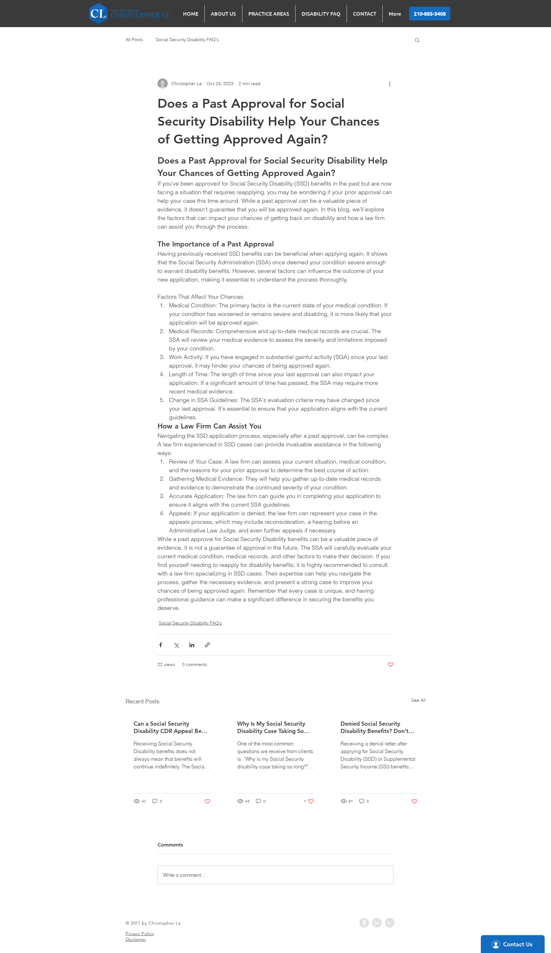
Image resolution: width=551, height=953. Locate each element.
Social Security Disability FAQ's (187, 39)
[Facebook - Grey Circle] (364, 922)
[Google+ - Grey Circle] (389, 922)
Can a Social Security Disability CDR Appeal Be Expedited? (168, 727)
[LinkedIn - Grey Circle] (377, 922)
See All (418, 700)
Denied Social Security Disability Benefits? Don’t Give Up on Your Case (374, 727)
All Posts (134, 39)
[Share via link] (207, 645)
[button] (417, 39)
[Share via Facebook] (161, 645)
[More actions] (389, 83)
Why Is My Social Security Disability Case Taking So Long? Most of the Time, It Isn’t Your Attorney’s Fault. (272, 727)
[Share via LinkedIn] (192, 645)
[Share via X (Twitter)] (176, 645)
